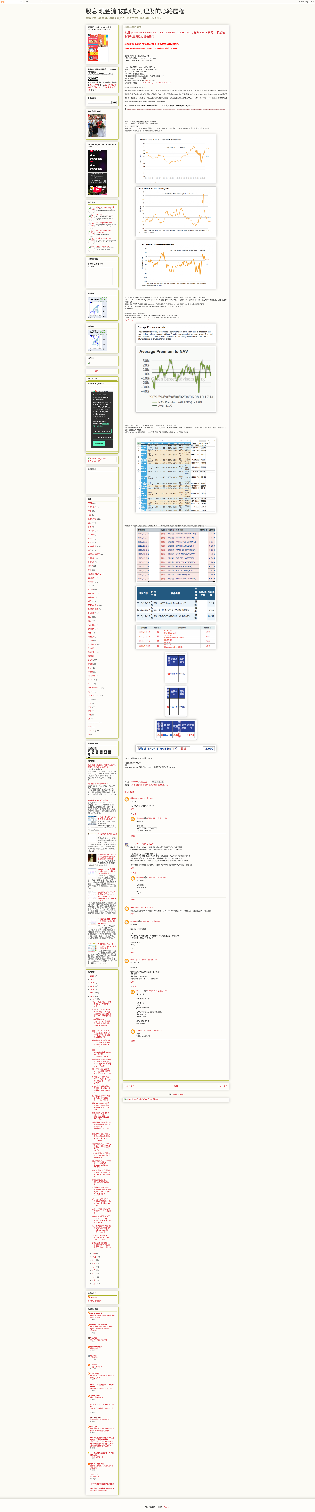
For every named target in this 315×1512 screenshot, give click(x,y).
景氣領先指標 (93, 609)
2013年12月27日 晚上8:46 (143, 907)
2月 (94, 1284)
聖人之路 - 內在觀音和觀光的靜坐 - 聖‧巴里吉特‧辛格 (102, 1489)
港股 (89, 617)
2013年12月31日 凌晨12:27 (157, 991)
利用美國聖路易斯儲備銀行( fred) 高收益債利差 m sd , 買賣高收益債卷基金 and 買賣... (101, 1063)
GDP (89, 707)
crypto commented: (103, 246)
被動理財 (91, 597)
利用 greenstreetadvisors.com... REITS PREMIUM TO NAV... (101, 1053)
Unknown (140, 818)
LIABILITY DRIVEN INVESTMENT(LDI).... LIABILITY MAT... (101, 1237)
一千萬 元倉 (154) (96, 1457)
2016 (92, 986)
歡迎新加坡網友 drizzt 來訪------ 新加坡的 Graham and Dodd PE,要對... (101, 1164)
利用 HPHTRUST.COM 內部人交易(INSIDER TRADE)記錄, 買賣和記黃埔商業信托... (101, 1034)
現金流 (90, 589)
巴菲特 (90, 503)
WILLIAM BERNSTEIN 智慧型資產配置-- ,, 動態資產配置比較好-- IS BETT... (101, 1202)
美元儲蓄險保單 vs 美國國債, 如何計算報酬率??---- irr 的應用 (101, 1098)
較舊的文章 (222, 1086)
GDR (89, 711)
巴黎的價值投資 (96, 1347)
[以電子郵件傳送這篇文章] (153, 782)
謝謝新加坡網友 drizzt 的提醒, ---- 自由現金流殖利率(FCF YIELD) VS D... (101, 1147)
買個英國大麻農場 (96, 1398)
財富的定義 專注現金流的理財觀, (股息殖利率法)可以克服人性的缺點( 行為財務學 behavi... (101, 1191)
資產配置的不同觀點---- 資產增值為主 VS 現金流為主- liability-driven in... (101, 1246)
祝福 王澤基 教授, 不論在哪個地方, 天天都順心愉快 (101, 1004)
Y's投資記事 (95, 1373)
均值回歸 (91, 531)
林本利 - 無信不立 (97, 1464)
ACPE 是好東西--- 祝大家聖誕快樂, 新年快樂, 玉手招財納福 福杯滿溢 (101, 1089)
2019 (92, 979)
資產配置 (161, 785)
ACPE (90, 680)
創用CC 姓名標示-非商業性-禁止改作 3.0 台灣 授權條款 (102, 87)
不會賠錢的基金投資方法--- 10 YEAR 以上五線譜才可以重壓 (107, 946)
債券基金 (91, 637)
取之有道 (93, 1338)
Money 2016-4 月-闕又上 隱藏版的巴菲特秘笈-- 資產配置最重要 (107, 871)
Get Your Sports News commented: (104, 231)
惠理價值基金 (93, 605)
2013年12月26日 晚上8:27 (143, 798)
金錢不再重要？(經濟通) (98, 1340)
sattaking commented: (104, 238)
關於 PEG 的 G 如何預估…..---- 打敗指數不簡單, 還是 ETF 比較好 (101, 1071)
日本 (89, 515)
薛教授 (90, 672)
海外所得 (91, 562)
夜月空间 (93, 1427)
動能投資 (91, 578)
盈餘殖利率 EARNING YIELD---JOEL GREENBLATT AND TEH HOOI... (100, 1116)
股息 (131, 785)
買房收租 (91, 625)
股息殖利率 (138, 785)
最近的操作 (94, 1349)
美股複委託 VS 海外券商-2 (98, 784)
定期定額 (91, 539)
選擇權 (90, 664)
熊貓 (132, 798)
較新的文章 (129, 1086)
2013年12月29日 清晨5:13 (150, 921)
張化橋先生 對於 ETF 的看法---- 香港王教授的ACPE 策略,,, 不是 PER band (101, 1137)
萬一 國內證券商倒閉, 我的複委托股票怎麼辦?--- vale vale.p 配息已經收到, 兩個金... (101, 1229)
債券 (89, 633)
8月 (94, 1263)
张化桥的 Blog (96, 1418)
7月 (94, 1267)
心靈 (89, 511)
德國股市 (91, 656)
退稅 (89, 570)
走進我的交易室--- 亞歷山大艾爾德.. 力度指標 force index (107, 921)
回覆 (132, 809)
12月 (94, 999)
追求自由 (93, 1356)
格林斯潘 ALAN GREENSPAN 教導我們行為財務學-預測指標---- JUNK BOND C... (101, 1023)
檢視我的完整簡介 (94, 1301)
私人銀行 (91, 535)
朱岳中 (90, 527)
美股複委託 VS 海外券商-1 (98, 800)
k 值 (89, 715)
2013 (92, 996)
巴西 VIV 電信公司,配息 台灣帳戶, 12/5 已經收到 (101, 1211)
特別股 (90, 566)
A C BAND (91, 676)
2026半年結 (94, 1358)
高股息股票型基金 (94, 574)
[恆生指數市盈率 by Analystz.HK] (102, 461)
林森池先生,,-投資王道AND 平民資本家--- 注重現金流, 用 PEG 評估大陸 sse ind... (101, 1080)
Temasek (94, 1475)
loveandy (133, 960)
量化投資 (91, 629)
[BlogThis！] (155, 782)
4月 (94, 1277)
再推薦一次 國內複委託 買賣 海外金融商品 (107, 818)
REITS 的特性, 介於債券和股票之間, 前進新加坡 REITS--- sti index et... (101, 1173)
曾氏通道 (91, 613)
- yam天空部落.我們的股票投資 (102, 1484)
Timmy (133, 844)
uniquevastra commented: (105, 207)
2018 (92, 983)
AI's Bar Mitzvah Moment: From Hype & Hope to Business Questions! (101, 1329)
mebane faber (93, 723)
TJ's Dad (93, 1365)
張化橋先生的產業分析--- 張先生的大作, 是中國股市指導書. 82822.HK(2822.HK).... (101, 1126)
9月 (94, 1260)
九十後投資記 (95, 1396)
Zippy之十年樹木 (96, 1367)
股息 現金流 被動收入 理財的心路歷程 (135, 11)
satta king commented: (104, 223)
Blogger (166, 1507)
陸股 (89, 601)
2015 (92, 989)
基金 (89, 586)
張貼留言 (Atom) (178, 1094)
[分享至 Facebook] (160, 782)
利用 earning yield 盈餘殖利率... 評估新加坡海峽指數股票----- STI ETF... (101, 1106)
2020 (92, 976)
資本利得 (91, 648)
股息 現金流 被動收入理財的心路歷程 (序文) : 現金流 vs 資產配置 (102, 766)
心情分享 (91, 507)
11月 (94, 1253)
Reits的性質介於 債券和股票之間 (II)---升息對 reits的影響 (101, 1155)
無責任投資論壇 (96, 1313)
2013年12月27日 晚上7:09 (145, 844)
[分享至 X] (158, 782)
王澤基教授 (92, 519)
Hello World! (94, 1477)
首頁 (176, 1086)
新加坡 (145, 785)
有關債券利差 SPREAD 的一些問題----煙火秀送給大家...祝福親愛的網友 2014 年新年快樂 (101, 1013)
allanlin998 (93, 85)
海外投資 (91, 558)
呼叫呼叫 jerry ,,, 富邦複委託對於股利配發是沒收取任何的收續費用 (107, 857)
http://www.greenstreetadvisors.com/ (137, 320)
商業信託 (91, 582)
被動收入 (91, 593)
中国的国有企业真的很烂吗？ (100, 1419)
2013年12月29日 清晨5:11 (156, 877)
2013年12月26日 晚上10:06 (157, 818)
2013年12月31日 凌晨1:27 (153, 1030)
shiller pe (91, 731)
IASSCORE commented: (104, 215)
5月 (94, 1273)
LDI (89, 719)
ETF (89, 699)
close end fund (93, 695)
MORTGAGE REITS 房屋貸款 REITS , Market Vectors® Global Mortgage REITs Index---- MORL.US (107, 896)
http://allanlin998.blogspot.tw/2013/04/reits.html (154, 83)
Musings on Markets (98, 1325)
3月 (94, 1280)
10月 (94, 1257)
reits (166, 785)
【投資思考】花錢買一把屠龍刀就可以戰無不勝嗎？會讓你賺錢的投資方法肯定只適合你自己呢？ (102, 1444)
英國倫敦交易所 (94, 554)
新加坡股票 (153, 785)
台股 (89, 523)
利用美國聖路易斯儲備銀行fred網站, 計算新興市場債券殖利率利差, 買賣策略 (101, 1043)
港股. (90, 621)
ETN (89, 703)
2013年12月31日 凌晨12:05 (147, 960)
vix (89, 735)
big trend (91, 691)
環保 (89, 668)
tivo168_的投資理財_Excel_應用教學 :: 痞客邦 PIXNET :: (102, 1439)
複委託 (90, 660)
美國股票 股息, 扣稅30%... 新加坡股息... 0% (100, 1182)
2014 (92, 993)
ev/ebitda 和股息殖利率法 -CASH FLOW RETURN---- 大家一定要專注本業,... (101, 1219)
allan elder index (94, 688)
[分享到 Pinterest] (162, 782)
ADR (89, 684)
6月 (94, 1270)
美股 (89, 550)
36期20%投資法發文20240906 (101, 1389)
